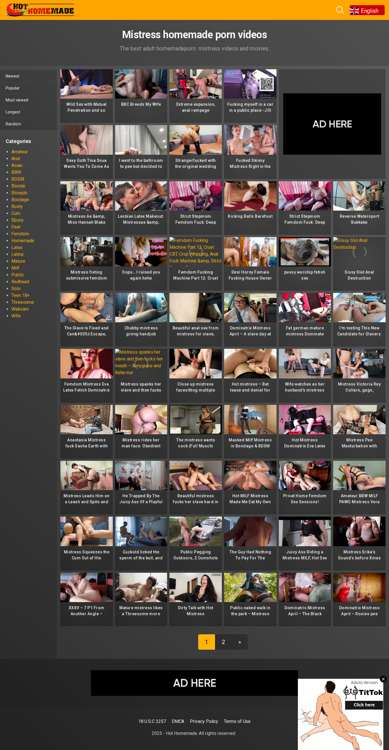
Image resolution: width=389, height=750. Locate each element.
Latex (16, 247)
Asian (16, 165)
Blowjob (19, 192)
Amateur (19, 151)
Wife (16, 316)
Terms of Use (237, 721)
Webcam (20, 309)
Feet (16, 227)
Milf (15, 268)
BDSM (17, 179)
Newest (12, 76)
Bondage (20, 199)
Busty (17, 206)
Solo (16, 288)
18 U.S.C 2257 (152, 721)
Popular (12, 88)
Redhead (20, 281)
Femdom (20, 234)
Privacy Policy (204, 721)
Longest (13, 112)
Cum (15, 213)
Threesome (22, 302)
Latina (17, 254)
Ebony (17, 220)
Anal (15, 158)
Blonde (18, 186)
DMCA (178, 721)
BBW (16, 172)
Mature (18, 261)
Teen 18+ (20, 295)
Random (13, 124)
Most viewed (17, 100)
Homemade (22, 240)
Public (17, 275)
